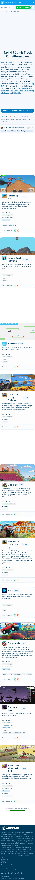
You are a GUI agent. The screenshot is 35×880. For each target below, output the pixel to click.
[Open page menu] (33, 2)
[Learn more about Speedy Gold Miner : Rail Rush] (4, 766)
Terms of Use (5, 859)
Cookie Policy (5, 863)
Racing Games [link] (25, 131)
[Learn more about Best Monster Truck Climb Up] (4, 542)
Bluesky (20, 851)
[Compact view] (29, 128)
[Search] (29, 2)
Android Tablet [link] (11, 131)
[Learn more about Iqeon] (4, 590)
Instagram (4, 853)
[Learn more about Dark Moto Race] (4, 707)
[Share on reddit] (10, 116)
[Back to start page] (2, 2)
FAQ (2, 857)
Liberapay (20, 855)
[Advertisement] (17, 30)
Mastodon (14, 851)
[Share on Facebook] (2, 116)
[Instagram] (18, 873)
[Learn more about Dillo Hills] (4, 485)
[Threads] (15, 873)
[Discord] (2, 873)
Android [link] (3, 131)
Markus (19, 836)
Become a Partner (6, 867)
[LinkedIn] (21, 873)
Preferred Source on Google (9, 869)
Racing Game (6, 220)
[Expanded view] (27, 128)
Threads (25, 851)
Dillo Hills (17, 93)
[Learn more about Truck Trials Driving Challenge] (4, 395)
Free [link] (18, 131)
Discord (21, 849)
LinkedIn (11, 853)
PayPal (27, 855)
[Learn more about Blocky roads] (4, 643)
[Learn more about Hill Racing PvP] (4, 196)
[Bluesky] (12, 873)
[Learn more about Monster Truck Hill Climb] (4, 258)
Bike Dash (14, 91)
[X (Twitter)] (5, 873)
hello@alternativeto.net (8, 849)
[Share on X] (6, 116)
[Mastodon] (8, 873)
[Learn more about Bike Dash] (4, 344)
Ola (13, 836)
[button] (25, 197)
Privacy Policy (5, 861)
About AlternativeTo (7, 865)
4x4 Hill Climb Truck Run (11, 62)
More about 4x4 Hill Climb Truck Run (16, 111)
